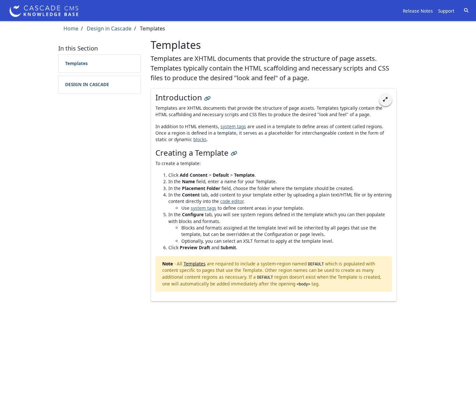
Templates (76, 63)
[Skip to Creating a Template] (234, 152)
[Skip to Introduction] (207, 97)
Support (446, 11)
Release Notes (418, 11)
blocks (200, 139)
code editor (232, 201)
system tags (233, 126)
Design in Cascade (108, 28)
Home (70, 28)
